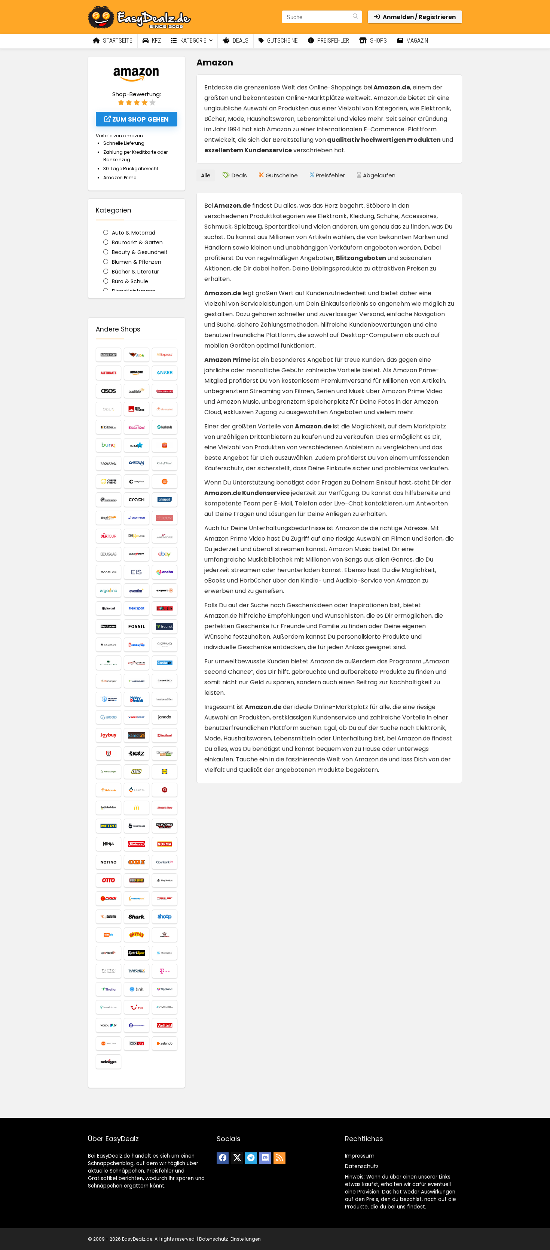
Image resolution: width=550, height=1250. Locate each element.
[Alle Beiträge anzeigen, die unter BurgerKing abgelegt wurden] (164, 445)
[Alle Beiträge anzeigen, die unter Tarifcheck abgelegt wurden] (136, 971)
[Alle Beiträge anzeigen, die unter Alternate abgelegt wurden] (108, 373)
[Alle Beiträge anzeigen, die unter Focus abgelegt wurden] (164, 608)
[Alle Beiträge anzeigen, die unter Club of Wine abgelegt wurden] (164, 463)
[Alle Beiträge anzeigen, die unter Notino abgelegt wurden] (108, 862)
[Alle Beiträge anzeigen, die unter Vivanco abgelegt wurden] (164, 1007)
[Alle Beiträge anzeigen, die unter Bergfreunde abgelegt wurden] (136, 409)
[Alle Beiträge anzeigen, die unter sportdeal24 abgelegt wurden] (108, 953)
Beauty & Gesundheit (140, 252)
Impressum (360, 1155)
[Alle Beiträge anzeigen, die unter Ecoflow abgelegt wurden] (108, 572)
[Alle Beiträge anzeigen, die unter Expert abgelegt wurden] (164, 590)
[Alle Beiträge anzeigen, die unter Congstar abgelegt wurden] (136, 481)
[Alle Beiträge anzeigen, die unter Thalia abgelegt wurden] (108, 989)
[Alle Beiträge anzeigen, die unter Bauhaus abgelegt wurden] (164, 391)
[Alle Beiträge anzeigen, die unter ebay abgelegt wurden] (164, 554)
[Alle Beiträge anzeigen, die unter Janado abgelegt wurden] (164, 717)
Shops (378, 40)
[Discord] (265, 1158)
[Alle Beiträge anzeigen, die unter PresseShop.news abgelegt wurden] (136, 898)
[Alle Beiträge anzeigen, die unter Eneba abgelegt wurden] (164, 572)
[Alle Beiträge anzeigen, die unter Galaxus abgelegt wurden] (108, 645)
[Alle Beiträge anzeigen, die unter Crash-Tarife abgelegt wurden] (136, 499)
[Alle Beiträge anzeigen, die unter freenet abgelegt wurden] (164, 626)
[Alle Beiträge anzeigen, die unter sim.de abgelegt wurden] (108, 934)
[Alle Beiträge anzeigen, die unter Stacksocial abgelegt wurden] (164, 953)
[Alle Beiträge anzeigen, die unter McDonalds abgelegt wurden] (136, 808)
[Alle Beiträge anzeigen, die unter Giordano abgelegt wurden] (164, 645)
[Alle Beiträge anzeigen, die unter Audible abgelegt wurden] (136, 391)
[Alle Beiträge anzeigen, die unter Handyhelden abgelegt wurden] (136, 681)
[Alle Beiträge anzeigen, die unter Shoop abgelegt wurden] (164, 917)
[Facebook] (223, 1158)
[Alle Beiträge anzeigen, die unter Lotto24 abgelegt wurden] (164, 790)
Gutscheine (282, 40)
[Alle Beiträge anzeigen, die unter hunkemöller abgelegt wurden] (164, 699)
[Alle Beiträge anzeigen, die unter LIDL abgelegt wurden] (164, 771)
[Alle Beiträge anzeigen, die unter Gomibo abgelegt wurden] (164, 662)
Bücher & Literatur (135, 271)
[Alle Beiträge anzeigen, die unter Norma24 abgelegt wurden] (164, 844)
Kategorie (193, 40)
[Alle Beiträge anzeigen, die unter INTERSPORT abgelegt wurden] (136, 717)
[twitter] (237, 1158)
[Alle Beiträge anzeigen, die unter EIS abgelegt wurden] (136, 572)
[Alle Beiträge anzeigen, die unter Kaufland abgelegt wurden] (164, 735)
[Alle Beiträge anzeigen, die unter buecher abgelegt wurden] (164, 427)
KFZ (155, 40)
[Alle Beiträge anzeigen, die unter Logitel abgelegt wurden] (136, 790)
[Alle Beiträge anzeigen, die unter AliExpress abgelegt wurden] (164, 355)
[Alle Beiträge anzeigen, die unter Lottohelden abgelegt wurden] (108, 808)
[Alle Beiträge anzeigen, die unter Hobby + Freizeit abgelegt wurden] (136, 699)
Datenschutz (362, 1166)
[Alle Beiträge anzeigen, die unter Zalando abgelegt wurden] (164, 1043)
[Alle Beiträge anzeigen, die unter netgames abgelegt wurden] (164, 826)
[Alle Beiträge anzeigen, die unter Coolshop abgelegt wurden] (108, 499)
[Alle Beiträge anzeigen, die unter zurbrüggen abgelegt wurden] (108, 1061)
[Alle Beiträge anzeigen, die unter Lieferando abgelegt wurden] (108, 790)
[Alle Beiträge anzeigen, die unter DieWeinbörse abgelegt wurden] (164, 536)
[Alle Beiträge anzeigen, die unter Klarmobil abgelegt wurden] (164, 753)
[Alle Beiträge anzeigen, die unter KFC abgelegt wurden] (108, 753)
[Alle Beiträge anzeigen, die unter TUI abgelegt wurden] (136, 1007)
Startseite (116, 40)
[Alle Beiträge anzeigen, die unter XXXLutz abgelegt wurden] (136, 1043)
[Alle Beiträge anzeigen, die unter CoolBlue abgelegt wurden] (164, 481)
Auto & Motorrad (133, 232)
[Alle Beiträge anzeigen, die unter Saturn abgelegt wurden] (108, 917)
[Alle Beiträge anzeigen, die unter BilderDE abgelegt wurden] (108, 427)
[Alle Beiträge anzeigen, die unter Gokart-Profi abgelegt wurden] (136, 662)
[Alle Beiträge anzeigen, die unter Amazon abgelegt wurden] (136, 373)
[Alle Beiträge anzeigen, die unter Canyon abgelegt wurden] (108, 463)
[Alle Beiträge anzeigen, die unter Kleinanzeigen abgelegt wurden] (108, 771)
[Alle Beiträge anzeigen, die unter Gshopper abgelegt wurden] (108, 681)
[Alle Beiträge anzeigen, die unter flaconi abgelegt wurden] (108, 608)
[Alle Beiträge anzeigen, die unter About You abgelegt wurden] (108, 355)
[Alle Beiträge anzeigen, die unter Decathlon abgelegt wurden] (136, 518)
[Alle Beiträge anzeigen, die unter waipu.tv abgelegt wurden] (108, 1025)
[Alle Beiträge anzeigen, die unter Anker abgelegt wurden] (164, 373)
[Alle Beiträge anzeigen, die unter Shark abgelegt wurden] (136, 917)
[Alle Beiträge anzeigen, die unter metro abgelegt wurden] (108, 826)
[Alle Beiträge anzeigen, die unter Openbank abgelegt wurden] (164, 862)
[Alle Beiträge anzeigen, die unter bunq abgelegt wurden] (108, 445)
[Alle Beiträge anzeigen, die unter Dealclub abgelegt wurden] (108, 518)
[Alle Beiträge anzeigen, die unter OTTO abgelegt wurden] (108, 880)
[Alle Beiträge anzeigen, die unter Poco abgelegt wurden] (108, 898)
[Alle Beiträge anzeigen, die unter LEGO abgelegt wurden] (136, 771)
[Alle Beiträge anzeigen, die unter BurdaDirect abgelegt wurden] (136, 445)
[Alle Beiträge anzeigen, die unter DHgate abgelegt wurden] (136, 536)
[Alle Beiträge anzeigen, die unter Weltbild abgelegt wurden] (164, 1025)
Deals (239, 40)
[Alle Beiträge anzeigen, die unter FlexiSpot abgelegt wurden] (136, 608)
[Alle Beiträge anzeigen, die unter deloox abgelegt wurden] (164, 518)
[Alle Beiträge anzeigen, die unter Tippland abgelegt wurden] (164, 989)
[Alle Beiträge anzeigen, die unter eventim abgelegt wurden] (136, 590)
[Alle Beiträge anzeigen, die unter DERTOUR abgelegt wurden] (108, 536)
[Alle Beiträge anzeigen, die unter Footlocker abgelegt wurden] (108, 626)
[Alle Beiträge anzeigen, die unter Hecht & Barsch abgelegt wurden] (108, 699)
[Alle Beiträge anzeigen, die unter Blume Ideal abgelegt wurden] (136, 427)
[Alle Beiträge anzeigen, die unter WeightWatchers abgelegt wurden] (136, 1025)
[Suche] (355, 16)
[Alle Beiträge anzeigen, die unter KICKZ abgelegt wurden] (136, 753)
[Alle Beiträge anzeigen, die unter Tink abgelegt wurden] (136, 989)
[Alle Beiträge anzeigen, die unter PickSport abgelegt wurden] (136, 880)
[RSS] (279, 1158)
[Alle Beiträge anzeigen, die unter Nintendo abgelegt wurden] (136, 844)
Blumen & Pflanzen (136, 262)
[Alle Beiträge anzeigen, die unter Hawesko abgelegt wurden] (164, 681)
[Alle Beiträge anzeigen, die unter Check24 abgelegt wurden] (136, 463)
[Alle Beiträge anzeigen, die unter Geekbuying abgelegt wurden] (136, 645)
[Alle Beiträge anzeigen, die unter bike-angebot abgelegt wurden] (164, 409)
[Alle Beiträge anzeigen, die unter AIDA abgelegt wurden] (136, 355)
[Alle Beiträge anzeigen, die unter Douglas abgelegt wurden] (108, 554)
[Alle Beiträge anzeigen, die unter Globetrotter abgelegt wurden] (108, 662)
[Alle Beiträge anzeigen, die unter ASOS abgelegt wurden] (108, 391)
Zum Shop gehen (140, 119)
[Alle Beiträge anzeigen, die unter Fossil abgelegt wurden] (136, 626)
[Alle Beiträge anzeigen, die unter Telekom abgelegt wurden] (164, 971)
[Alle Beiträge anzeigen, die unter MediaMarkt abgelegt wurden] (164, 808)
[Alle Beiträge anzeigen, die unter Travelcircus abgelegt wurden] (108, 1007)
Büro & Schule (130, 281)
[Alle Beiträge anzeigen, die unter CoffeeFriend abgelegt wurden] (108, 481)
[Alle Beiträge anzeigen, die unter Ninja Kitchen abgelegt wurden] (108, 844)
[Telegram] (251, 1158)
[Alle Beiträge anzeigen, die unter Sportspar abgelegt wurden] (136, 953)
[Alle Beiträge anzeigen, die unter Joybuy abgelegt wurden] (108, 735)
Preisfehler (332, 40)
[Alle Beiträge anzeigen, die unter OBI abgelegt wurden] (136, 862)
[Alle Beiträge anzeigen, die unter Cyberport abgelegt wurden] (164, 499)
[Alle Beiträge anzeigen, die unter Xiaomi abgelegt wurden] (108, 1043)
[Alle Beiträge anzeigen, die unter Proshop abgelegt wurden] (164, 898)
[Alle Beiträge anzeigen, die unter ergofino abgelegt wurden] (108, 590)
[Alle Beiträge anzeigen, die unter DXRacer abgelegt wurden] (136, 554)
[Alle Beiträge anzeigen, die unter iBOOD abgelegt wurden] (108, 717)
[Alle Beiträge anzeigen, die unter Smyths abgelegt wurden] (136, 934)
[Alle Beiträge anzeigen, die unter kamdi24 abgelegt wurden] (136, 735)
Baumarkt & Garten (137, 242)
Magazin (416, 40)
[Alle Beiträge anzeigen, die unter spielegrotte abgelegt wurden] (164, 934)
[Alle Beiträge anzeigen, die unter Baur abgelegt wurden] (108, 409)
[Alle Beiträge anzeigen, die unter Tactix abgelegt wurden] (108, 971)
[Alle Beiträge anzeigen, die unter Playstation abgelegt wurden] (164, 880)
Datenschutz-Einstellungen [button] (230, 1239)
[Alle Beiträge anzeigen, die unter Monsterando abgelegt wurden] (136, 826)
